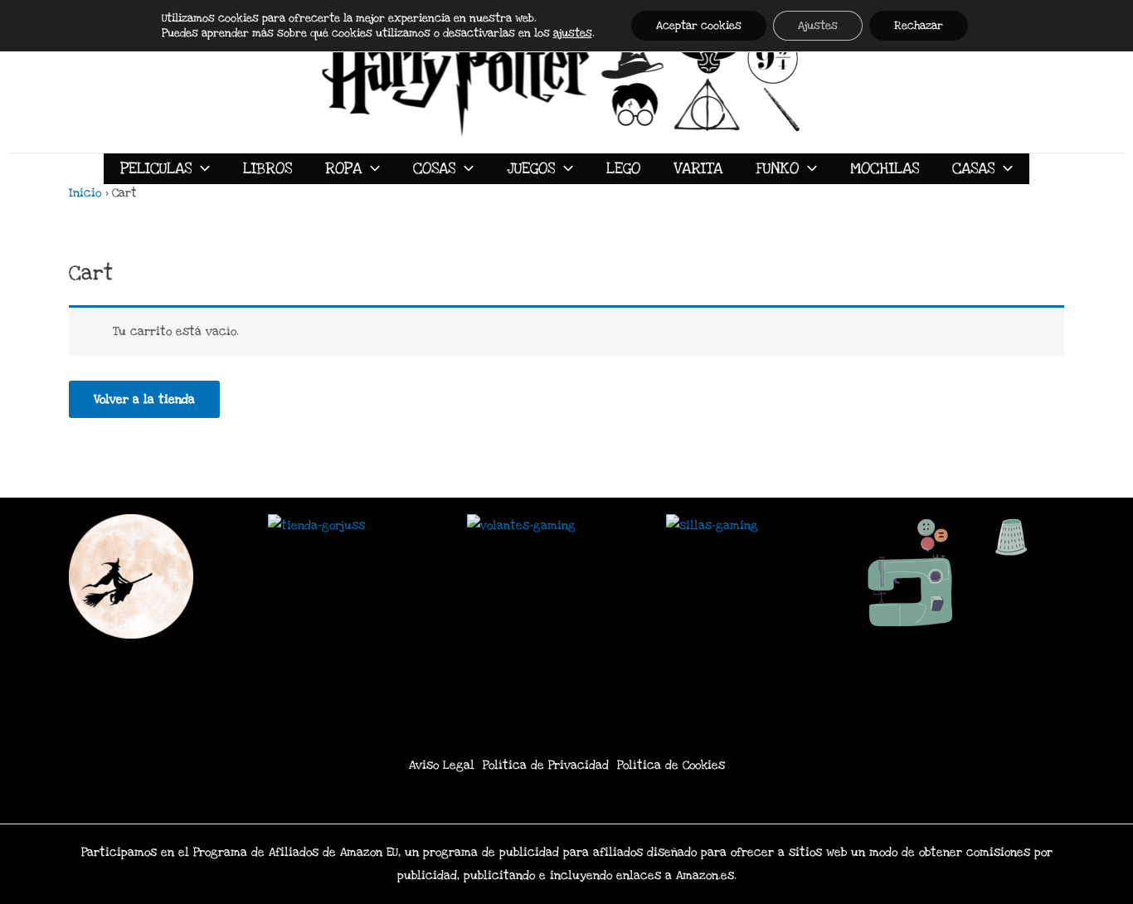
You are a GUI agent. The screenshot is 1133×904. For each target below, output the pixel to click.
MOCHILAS (884, 168)
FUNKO (777, 168)
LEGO (623, 168)
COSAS (434, 168)
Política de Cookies (671, 765)
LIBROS (267, 168)
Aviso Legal (441, 765)
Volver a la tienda (144, 399)
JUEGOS (531, 168)
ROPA (343, 168)
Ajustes (818, 25)
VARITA (697, 168)
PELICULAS (156, 168)
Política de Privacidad (546, 765)
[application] (201, 168)
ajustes (572, 33)
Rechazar (918, 25)
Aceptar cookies (699, 25)
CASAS (973, 168)
